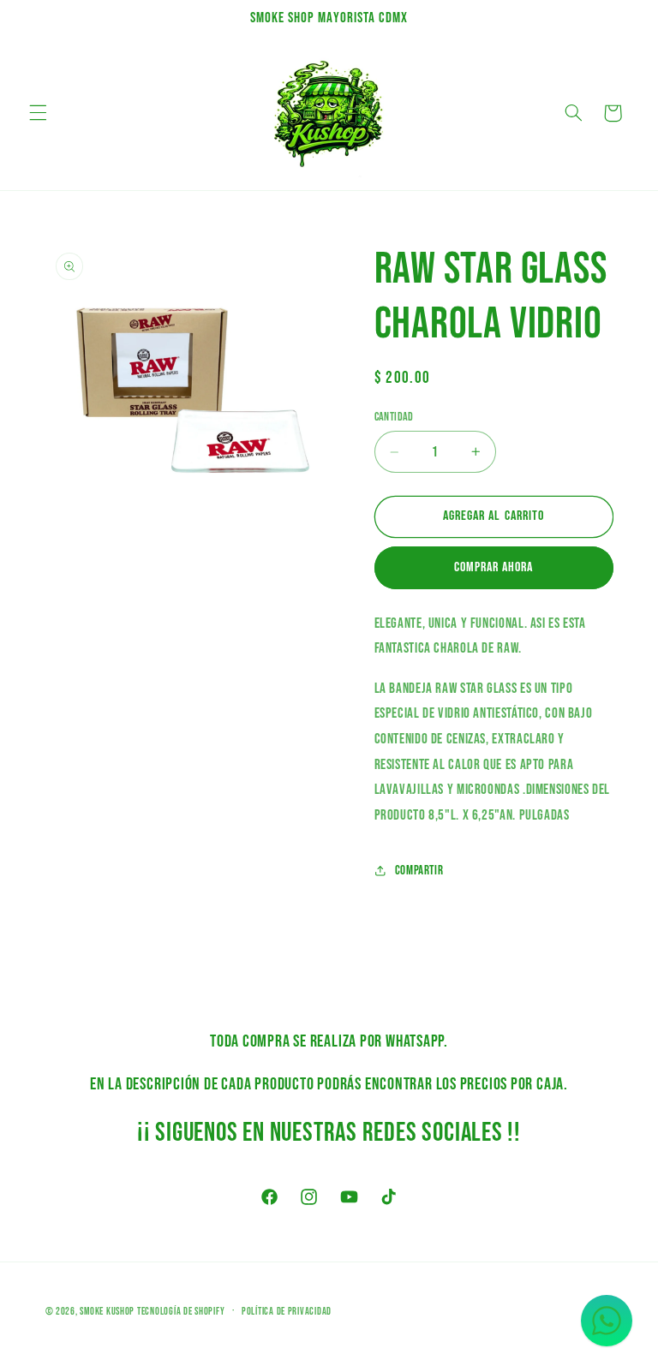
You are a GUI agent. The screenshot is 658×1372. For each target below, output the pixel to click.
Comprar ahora (494, 567)
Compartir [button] (419, 870)
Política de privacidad (287, 1311)
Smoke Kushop (107, 1311)
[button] (37, 113)
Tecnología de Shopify (180, 1311)
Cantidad (394, 417)
